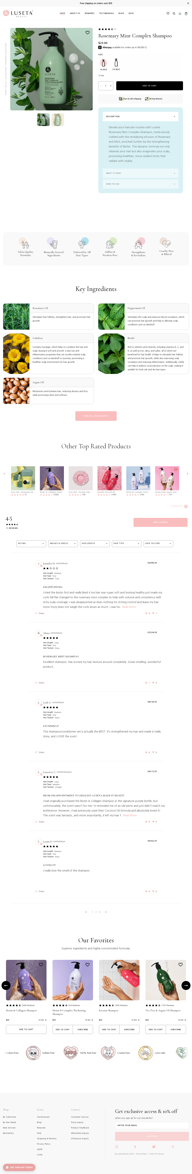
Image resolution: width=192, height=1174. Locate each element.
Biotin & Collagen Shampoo (21, 1010)
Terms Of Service (156, 1154)
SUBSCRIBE (152, 1136)
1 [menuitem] (92, 912)
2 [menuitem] (96, 912)
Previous (6, 985)
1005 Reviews (121, 1005)
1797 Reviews (167, 1005)
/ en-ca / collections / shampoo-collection (6, 66)
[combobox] (31, 543)
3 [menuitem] (99, 912)
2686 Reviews (28, 1005)
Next (186, 985)
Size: (100, 54)
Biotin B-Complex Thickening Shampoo (69, 1012)
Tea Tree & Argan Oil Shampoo (163, 1010)
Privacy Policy (141, 1154)
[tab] (161, 522)
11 (115, 29)
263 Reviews (74, 1005)
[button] (4, 473)
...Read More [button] (128, 607)
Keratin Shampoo (108, 1010)
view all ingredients (96, 416)
